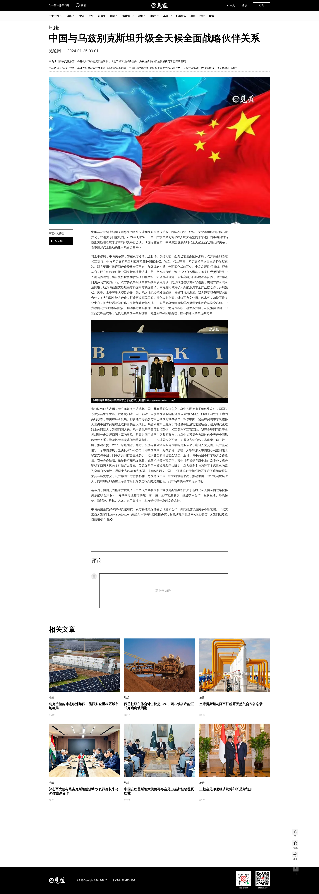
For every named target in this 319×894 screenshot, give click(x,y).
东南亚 (102, 16)
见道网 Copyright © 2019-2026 (91, 880)
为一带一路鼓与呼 (59, 5)
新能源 (126, 16)
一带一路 (54, 16)
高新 (112, 16)
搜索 (83, 5)
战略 (69, 16)
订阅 (261, 5)
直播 (211, 16)
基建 (165, 16)
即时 (153, 16)
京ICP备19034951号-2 (123, 880)
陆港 (140, 16)
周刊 (192, 16)
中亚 (91, 16)
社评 (202, 16)
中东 (82, 16)
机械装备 (181, 16)
